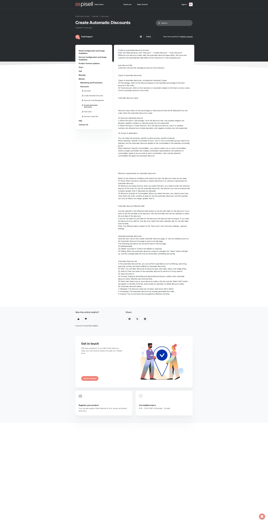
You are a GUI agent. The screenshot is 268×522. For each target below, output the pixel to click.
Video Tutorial (142, 4)
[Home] (84, 4)
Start (81, 67)
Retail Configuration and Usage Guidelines (92, 52)
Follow (148, 36)
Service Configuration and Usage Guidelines (92, 58)
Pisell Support (87, 37)
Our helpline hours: (147, 405)
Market (95, 16)
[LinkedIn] (145, 319)
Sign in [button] (184, 4)
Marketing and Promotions (91, 83)
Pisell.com (127, 4)
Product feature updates (89, 63)
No (86, 319)
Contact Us (83, 125)
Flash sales (88, 112)
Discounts (105, 16)
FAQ (80, 121)
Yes (78, 319)
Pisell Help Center (82, 16)
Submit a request (186, 36)
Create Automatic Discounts (93, 96)
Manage (82, 75)
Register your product (89, 405)
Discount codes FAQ (91, 116)
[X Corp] (137, 319)
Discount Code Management (94, 100)
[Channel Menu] (262, 516)
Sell (80, 71)
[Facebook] (129, 319)
